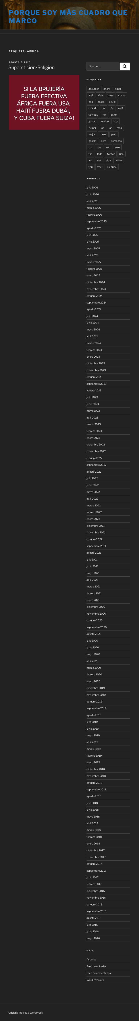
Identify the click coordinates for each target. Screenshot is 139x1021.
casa (110, 95)
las (102, 127)
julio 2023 (92, 397)
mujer (103, 134)
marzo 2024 (94, 343)
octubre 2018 (94, 782)
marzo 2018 (94, 829)
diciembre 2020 (96, 606)
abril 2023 (92, 417)
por (90, 147)
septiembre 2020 (97, 627)
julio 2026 (92, 187)
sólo (117, 147)
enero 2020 (93, 681)
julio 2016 (92, 924)
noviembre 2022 (96, 451)
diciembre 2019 (96, 687)
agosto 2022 (94, 471)
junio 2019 (93, 728)
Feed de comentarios (99, 973)
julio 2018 (92, 803)
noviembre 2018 (96, 775)
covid (112, 101)
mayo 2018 (93, 816)
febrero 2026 (94, 214)
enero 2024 (93, 356)
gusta (92, 121)
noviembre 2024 (96, 288)
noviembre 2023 (96, 370)
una (121, 153)
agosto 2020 (94, 633)
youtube (112, 166)
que (99, 147)
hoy (115, 121)
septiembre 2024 (97, 302)
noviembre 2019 (96, 694)
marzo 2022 (94, 505)
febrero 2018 (94, 836)
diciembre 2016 (96, 890)
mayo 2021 (93, 573)
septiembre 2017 (96, 870)
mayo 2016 (93, 938)
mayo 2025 (93, 248)
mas (119, 127)
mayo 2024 (93, 329)
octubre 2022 (94, 458)
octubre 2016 (94, 904)
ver (90, 160)
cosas (101, 101)
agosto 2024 (94, 309)
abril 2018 (92, 823)
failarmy (93, 114)
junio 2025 (93, 241)
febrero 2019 (94, 755)
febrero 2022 (94, 512)
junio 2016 (93, 931)
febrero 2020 (94, 674)
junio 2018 (93, 809)
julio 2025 (92, 234)
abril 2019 (92, 742)
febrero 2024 (94, 349)
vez (99, 160)
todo (99, 153)
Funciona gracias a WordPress (25, 1012)
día (111, 108)
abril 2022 (92, 498)
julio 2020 (92, 640)
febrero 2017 (94, 884)
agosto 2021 (94, 552)
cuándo (93, 108)
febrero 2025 (94, 268)
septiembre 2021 (96, 545)
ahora (107, 88)
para (114, 134)
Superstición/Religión (31, 67)
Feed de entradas (96, 966)
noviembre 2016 (96, 897)
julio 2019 (92, 721)
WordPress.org (95, 979)
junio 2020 (93, 647)
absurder (94, 88)
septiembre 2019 (96, 708)
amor (118, 88)
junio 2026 (93, 194)
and (91, 95)
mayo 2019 (93, 735)
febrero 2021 (94, 593)
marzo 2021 (93, 586)
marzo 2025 (94, 262)
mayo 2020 (93, 654)
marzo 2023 (94, 424)
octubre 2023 (94, 376)
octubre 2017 (94, 863)
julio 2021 (92, 559)
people (92, 140)
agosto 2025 (94, 228)
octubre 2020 (95, 620)
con (91, 101)
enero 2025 (93, 275)
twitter (111, 153)
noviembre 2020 (96, 613)
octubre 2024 (94, 295)
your (99, 166)
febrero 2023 (94, 430)
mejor (92, 134)
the (90, 153)
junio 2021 (92, 566)
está (120, 108)
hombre (104, 121)
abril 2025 (92, 255)
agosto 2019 (94, 715)
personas (116, 140)
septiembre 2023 (97, 383)
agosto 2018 (94, 796)
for (104, 114)
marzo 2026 (94, 207)
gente (114, 114)
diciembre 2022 (96, 444)
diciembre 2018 (96, 769)
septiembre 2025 (97, 221)
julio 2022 (92, 478)
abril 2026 (92, 201)
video (118, 160)
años (100, 95)
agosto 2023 (94, 390)
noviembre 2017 (96, 857)
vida (108, 160)
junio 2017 (92, 877)
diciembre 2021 (96, 525)
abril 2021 (92, 579)
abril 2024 (92, 336)
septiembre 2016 (96, 911)
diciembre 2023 (96, 363)
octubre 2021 (94, 539)
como (121, 95)
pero (103, 140)
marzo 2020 (94, 667)
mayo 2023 (93, 410)
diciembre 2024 (96, 282)
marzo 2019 (94, 748)
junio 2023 (93, 404)
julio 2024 (92, 316)
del (103, 108)
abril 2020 (92, 661)
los (110, 127)
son (108, 147)
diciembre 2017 (96, 850)
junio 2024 (93, 322)
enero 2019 (93, 762)
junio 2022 (93, 485)
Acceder (91, 959)
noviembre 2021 (96, 532)
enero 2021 (93, 600)
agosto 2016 (94, 917)
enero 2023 (93, 437)
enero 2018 (93, 843)
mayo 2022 (93, 491)
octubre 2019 (94, 701)
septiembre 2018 (96, 789)
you (91, 166)
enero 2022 (93, 518)
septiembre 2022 (96, 464)
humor (92, 127)
